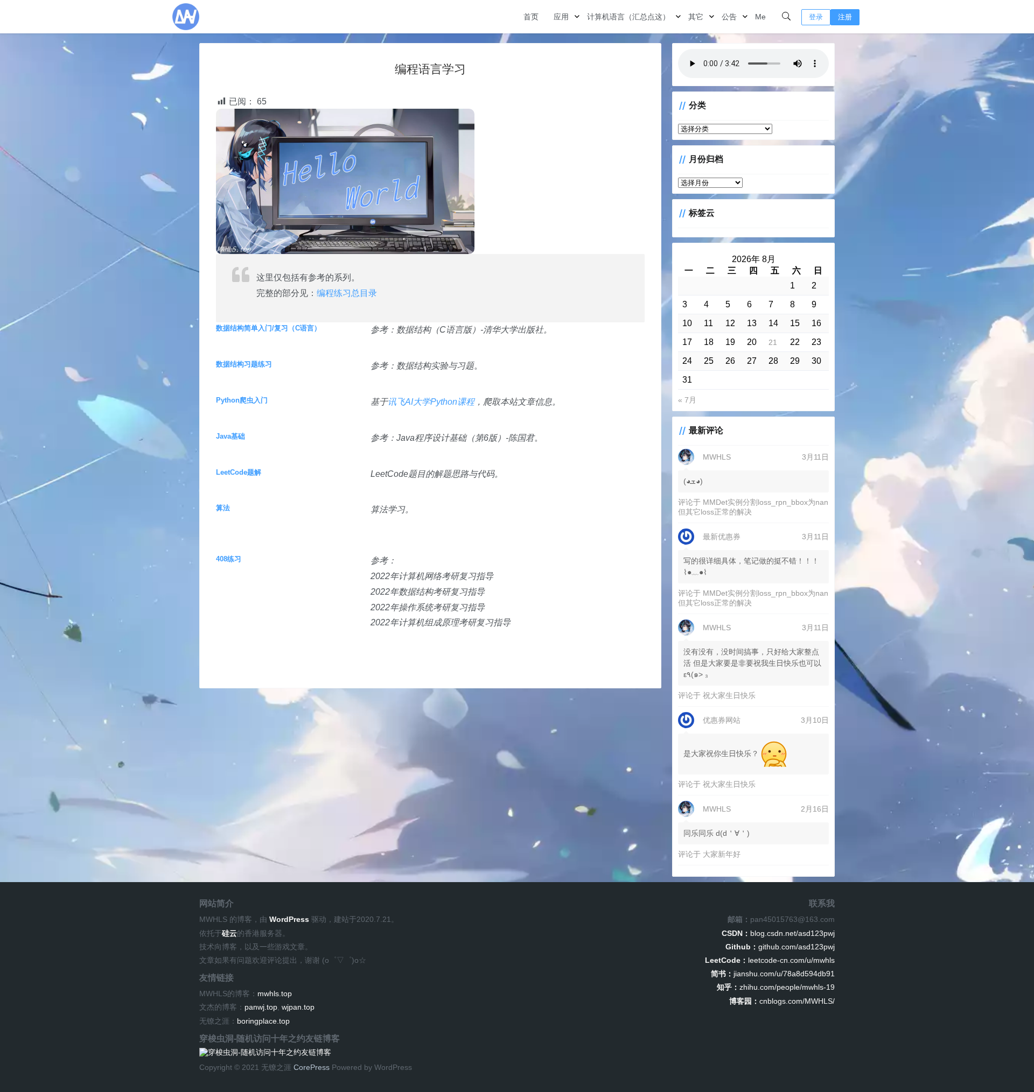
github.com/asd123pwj (780, 946)
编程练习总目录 (347, 293)
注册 (845, 17)
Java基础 (230, 436)
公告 (729, 16)
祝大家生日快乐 (729, 695)
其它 (695, 16)
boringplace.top (263, 1021)
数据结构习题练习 (244, 364)
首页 (531, 16)
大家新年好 (721, 854)
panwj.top (260, 1007)
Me (760, 16)
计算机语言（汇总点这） (628, 16)
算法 (223, 508)
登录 (816, 17)
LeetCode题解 (238, 472)
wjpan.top (298, 1007)
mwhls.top (274, 993)
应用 (561, 16)
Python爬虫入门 (242, 400)
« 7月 (687, 400)
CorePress (312, 1067)
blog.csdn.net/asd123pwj (778, 933)
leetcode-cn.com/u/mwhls (770, 960)
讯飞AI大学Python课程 (431, 401)
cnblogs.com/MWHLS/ (782, 1001)
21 (772, 342)
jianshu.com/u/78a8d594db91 (773, 973)
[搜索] (786, 17)
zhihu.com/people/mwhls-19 (776, 987)
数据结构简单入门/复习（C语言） (268, 328)
